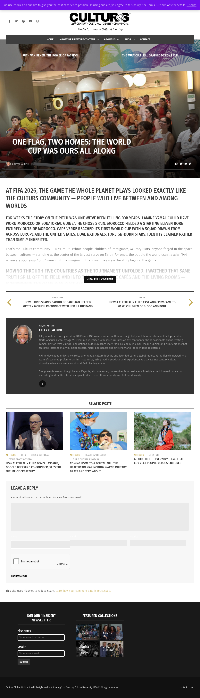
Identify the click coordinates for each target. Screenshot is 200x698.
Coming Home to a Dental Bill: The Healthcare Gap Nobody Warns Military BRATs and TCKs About (98, 467)
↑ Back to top (187, 687)
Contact (145, 39)
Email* (22, 647)
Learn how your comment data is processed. (83, 591)
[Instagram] (37, 21)
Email (73, 536)
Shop (128, 39)
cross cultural (40, 455)
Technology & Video (20, 459)
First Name (24, 630)
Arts (23, 455)
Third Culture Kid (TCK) (86, 459)
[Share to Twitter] (181, 164)
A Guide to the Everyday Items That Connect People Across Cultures (159, 461)
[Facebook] (9, 21)
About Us (109, 39)
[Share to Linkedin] (185, 164)
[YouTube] (30, 21)
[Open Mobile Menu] (190, 21)
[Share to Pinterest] (190, 164)
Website (134, 536)
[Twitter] (16, 21)
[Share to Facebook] (176, 164)
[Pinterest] (23, 21)
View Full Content (100, 279)
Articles (11, 132)
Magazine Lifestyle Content (77, 39)
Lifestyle (154, 455)
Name (14, 536)
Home (50, 39)
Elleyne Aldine (20, 163)
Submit (24, 661)
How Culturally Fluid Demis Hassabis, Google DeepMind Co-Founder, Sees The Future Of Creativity (34, 467)
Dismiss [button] (191, 5)
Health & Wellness (95, 455)
